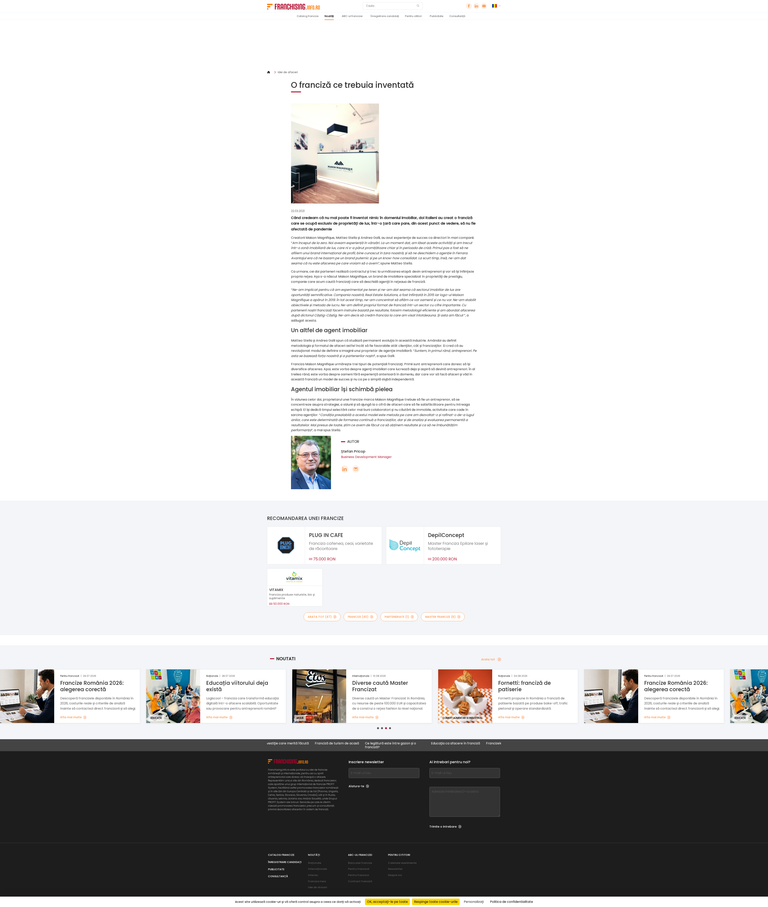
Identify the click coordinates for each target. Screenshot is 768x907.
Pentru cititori (413, 16)
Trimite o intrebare (443, 827)
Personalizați (474, 901)
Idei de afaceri (288, 72)
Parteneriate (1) (397, 617)
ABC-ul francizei (352, 16)
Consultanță (457, 16)
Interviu (313, 875)
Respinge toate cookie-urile (436, 901)
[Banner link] (384, 45)
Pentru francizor (358, 875)
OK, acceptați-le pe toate (387, 901)
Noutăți (329, 16)
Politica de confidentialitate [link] (511, 901)
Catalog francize (308, 16)
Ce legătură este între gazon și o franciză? (347, 745)
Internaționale (317, 869)
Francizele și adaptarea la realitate (470, 743)
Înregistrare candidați (385, 16)
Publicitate (436, 16)
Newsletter (395, 869)
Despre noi (395, 875)
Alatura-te (356, 786)
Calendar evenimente (402, 863)
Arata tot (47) (320, 617)
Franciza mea (317, 881)
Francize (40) (358, 617)
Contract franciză (360, 881)
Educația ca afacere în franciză (412, 743)
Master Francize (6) (440, 617)
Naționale (314, 863)
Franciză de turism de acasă (293, 743)
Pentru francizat (358, 869)
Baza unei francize (360, 863)
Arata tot (488, 659)
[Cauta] (418, 6)
